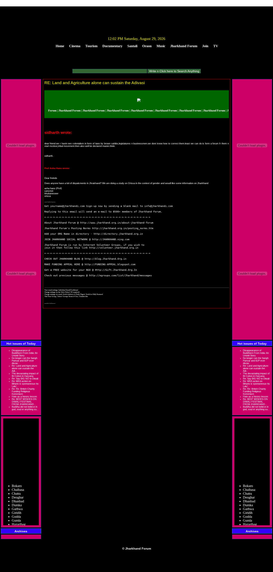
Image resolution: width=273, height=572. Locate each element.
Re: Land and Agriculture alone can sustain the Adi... (24, 368)
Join (205, 46)
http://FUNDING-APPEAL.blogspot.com (110, 264)
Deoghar (17, 494)
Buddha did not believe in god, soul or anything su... (25, 408)
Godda (16, 514)
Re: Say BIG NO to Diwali (25, 378)
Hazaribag (19, 521)
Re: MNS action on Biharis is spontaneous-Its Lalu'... (25, 384)
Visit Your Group (50, 296)
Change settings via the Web (54, 292)
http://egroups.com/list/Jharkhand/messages (120, 275)
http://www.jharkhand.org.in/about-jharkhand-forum (116, 222)
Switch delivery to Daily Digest (74, 294)
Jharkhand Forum (183, 46)
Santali (132, 46)
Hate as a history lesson (24, 396)
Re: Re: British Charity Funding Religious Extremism (23, 391)
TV (215, 46)
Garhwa (17, 506)
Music (161, 46)
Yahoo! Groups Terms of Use (67, 296)
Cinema (74, 46)
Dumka (17, 502)
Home (60, 46)
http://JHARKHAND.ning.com (110, 239)
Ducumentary (112, 46)
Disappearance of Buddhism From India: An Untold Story (25, 353)
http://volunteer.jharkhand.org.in (113, 247)
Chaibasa (18, 487)
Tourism (91, 46)
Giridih (16, 510)
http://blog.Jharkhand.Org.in (105, 258)
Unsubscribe (83, 296)
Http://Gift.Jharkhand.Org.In (116, 270)
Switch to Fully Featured (94, 294)
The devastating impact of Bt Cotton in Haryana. (25, 374)
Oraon (147, 46)
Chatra (16, 491)
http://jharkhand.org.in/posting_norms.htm (122, 228)
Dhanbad (18, 498)
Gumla (16, 517)
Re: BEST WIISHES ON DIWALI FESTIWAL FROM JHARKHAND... (24, 401)
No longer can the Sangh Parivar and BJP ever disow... (24, 360)
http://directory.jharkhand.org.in (118, 234)
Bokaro (17, 483)
